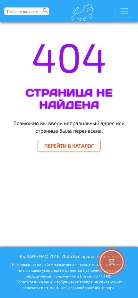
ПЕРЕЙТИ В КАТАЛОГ (69, 146)
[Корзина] (111, 262)
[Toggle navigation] (124, 11)
